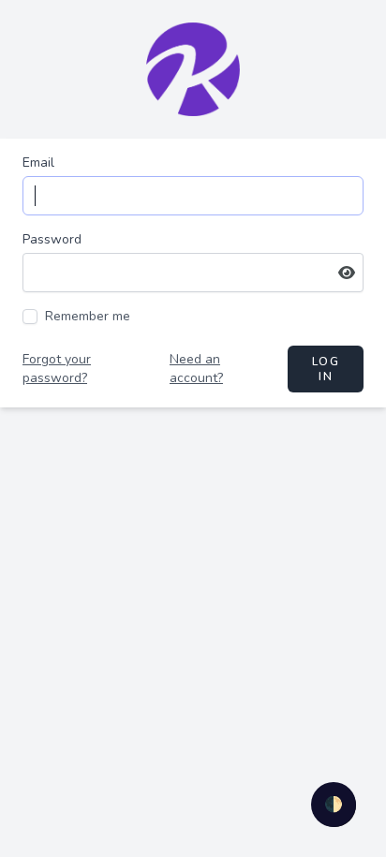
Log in (325, 369)
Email (38, 162)
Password (52, 239)
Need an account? (196, 368)
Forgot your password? (56, 368)
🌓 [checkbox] (333, 804)
